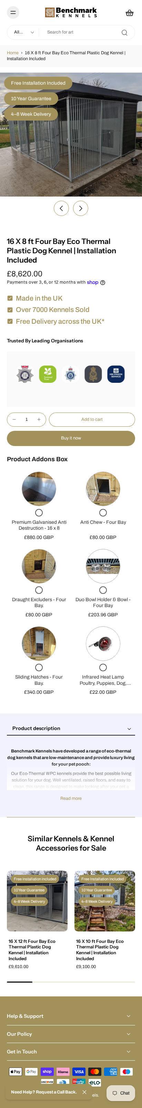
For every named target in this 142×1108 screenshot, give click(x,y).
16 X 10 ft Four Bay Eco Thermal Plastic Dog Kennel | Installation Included (100, 949)
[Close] (84, 1092)
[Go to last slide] (61, 208)
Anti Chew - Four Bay (103, 522)
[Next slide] (80, 208)
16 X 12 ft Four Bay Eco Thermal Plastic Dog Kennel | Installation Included (32, 949)
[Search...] (124, 32)
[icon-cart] (127, 12)
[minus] (14, 419)
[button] (92, 420)
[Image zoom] (71, 135)
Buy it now (71, 438)
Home (13, 52)
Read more (71, 798)
